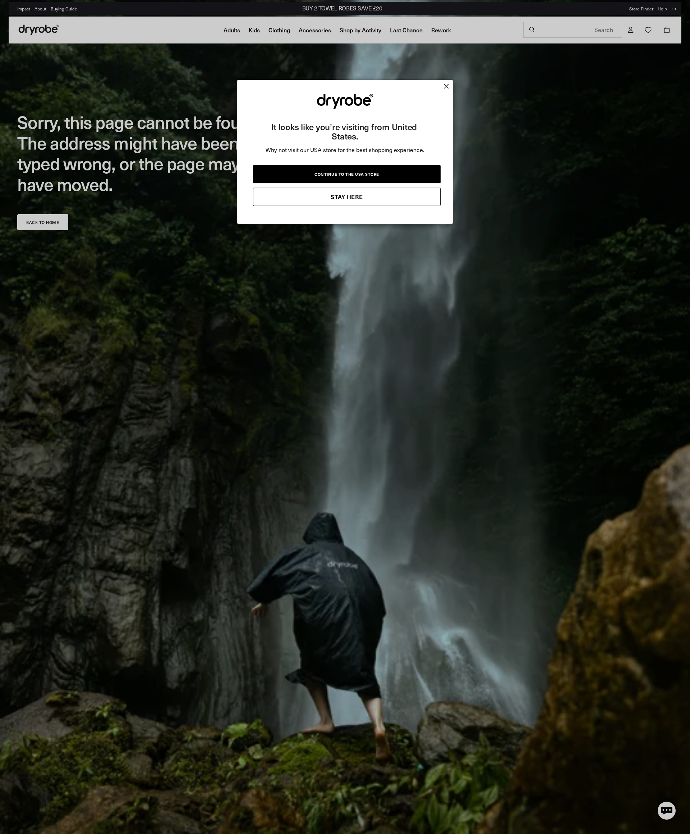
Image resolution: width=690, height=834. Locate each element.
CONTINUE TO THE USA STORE (346, 174)
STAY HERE (347, 196)
